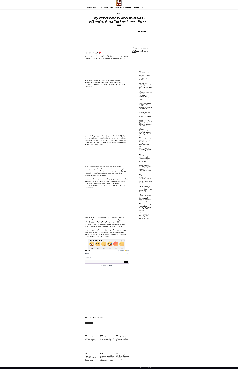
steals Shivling (99, 317)
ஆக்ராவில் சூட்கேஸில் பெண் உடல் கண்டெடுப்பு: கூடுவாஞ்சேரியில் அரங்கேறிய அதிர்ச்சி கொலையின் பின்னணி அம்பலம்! (91, 357)
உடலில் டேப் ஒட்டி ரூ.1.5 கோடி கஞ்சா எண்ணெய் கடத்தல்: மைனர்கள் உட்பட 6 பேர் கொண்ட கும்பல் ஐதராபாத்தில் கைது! (145, 158)
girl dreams (94, 317)
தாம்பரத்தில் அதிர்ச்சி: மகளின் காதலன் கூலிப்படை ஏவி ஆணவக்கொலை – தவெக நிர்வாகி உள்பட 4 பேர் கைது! (145, 86)
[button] (150, 7)
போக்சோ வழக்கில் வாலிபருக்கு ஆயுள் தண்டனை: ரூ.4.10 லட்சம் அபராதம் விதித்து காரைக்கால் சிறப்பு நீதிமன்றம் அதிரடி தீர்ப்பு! (145, 179)
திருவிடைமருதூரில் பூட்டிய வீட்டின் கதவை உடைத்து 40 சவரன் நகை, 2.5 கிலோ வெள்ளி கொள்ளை (145, 150)
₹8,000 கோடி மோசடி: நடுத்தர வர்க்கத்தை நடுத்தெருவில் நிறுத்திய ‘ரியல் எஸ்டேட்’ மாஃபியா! (144, 216)
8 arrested (89, 317)
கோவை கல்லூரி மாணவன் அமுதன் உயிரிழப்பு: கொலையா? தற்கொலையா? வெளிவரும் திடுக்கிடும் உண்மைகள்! (145, 207)
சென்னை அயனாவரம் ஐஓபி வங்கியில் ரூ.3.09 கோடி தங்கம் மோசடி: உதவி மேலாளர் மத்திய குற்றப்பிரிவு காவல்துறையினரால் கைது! (107, 357)
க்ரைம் (94, 11)
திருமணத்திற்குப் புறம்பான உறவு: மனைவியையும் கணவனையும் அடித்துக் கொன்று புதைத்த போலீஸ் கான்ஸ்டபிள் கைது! (145, 198)
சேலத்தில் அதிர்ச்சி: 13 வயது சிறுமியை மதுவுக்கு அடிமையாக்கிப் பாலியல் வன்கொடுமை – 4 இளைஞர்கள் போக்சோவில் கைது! (145, 169)
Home (87, 11)
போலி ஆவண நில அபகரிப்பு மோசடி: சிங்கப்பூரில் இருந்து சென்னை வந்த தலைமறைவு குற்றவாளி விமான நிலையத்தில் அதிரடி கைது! (145, 189)
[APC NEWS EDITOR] (111, 27)
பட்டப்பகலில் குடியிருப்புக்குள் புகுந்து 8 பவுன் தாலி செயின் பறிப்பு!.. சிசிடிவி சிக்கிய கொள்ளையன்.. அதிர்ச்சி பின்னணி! (91, 339)
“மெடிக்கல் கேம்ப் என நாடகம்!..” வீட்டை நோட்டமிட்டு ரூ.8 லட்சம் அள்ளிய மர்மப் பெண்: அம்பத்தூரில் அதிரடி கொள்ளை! (107, 339)
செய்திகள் (91, 11)
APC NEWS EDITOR (116, 27)
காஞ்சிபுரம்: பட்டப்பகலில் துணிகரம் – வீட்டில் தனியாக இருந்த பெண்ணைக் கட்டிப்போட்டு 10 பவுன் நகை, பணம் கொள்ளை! (145, 123)
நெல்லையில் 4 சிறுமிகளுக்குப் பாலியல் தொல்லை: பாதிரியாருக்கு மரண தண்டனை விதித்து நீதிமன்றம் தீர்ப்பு (145, 132)
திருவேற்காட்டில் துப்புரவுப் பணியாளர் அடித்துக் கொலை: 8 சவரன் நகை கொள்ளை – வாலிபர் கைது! (122, 357)
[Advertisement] (107, 40)
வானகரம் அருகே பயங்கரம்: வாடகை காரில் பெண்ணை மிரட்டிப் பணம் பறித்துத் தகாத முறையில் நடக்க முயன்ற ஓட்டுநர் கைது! (145, 141)
